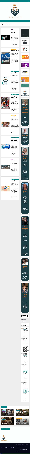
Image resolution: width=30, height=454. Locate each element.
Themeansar (2, 448)
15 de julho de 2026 (20, 422)
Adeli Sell (12, 159)
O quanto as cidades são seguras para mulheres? (21, 420)
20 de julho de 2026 (5, 422)
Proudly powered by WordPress (4, 447)
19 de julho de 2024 (14, 183)
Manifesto (23, 444)
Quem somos (19, 444)
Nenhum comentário (23, 423)
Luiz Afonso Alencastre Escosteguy (14, 71)
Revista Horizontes (24, 449)
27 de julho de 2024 (14, 163)
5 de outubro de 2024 (14, 141)
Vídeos (20, 449)
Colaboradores (17, 446)
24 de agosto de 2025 (14, 75)
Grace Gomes (3, 419)
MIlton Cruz (18, 410)
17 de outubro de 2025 (14, 53)
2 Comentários (14, 55)
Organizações (17, 449)
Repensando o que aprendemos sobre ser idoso (15, 52)
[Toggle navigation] (28, 21)
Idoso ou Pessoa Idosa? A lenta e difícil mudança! (14, 182)
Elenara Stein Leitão (13, 49)
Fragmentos (25, 329)
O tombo (4, 412)
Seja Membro (26, 444)
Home (16, 444)
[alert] (25, 321)
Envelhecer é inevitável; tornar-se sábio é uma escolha (21, 412)
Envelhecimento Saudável (23, 446)
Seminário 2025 (17, 451)
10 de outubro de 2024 (14, 119)
